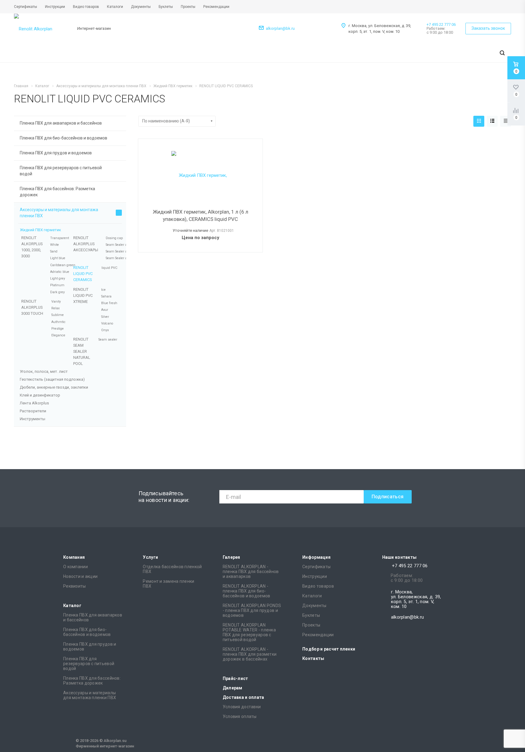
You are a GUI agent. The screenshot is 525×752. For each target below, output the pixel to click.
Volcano (107, 323)
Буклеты (311, 615)
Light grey (57, 278)
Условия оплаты (240, 716)
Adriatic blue (59, 272)
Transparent (59, 238)
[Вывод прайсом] (505, 121)
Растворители (33, 411)
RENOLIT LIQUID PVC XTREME (83, 295)
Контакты (313, 658)
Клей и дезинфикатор (40, 395)
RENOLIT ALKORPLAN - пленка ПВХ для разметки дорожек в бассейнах (249, 654)
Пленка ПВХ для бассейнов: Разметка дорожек (57, 191)
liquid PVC (109, 268)
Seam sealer (107, 340)
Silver (105, 317)
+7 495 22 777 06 (441, 24)
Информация (316, 557)
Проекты (311, 625)
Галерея (231, 557)
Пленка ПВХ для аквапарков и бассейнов (61, 123)
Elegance (58, 335)
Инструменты (32, 419)
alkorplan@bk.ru (280, 28)
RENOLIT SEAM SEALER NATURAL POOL (81, 351)
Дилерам (232, 687)
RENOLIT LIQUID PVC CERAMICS (83, 273)
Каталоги (312, 595)
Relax (55, 308)
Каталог (72, 605)
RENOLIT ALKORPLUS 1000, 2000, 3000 (32, 246)
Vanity (56, 302)
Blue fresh (109, 303)
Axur (104, 310)
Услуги (150, 557)
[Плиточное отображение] (478, 121)
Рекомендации (318, 634)
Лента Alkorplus (34, 403)
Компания (74, 557)
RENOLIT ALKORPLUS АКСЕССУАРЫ (85, 243)
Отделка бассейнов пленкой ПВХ (172, 569)
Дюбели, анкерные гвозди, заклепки (54, 387)
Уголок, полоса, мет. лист (44, 371)
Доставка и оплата (243, 697)
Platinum (57, 285)
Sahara (106, 296)
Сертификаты (316, 566)
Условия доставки (242, 706)
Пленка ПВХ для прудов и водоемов (56, 152)
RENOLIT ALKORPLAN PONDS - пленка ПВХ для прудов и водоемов (252, 610)
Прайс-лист (235, 678)
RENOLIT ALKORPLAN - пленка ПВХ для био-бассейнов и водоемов (246, 591)
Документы (314, 605)
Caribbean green (62, 265)
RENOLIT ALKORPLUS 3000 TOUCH (32, 307)
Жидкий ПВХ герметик (40, 230)
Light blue (57, 258)
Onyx (105, 330)
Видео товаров (318, 586)
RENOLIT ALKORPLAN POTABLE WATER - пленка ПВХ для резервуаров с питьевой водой (249, 632)
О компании (75, 566)
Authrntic (58, 322)
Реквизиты (74, 586)
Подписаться (388, 497)
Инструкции (314, 576)
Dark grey (57, 292)
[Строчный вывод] (492, 121)
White (54, 245)
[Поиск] (502, 53)
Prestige (57, 329)
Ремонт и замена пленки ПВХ (168, 584)
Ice (103, 290)
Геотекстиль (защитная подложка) (52, 379)
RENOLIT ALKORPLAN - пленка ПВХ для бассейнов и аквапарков (251, 571)
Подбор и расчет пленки (328, 649)
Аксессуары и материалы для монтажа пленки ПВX (59, 212)
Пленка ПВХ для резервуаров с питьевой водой (61, 170)
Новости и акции (80, 576)
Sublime (57, 315)
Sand (53, 251)
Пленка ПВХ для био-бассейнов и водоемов (63, 138)
